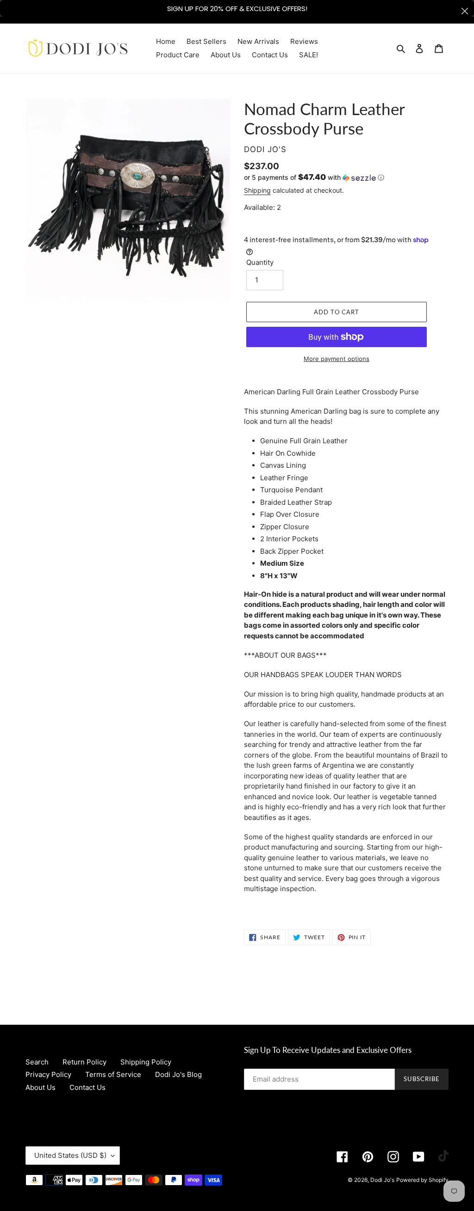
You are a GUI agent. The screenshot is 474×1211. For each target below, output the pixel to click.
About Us (40, 1087)
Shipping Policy (145, 1062)
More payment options (336, 358)
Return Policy (84, 1062)
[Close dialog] (464, 11)
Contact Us (87, 1087)
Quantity (260, 262)
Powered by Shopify (422, 1179)
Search (37, 1062)
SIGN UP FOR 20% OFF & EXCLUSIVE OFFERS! (237, 8)
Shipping (257, 190)
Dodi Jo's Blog (178, 1074)
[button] (314, 177)
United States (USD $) (70, 1155)
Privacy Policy (48, 1074)
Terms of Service (113, 1074)
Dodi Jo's (382, 1179)
